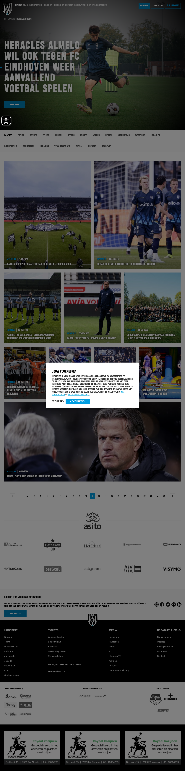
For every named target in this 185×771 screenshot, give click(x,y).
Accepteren (77, 401)
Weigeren (58, 401)
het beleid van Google (78, 394)
